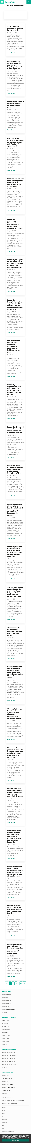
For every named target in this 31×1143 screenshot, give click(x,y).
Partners (3, 1113)
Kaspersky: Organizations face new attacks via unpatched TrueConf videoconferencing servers (15, 389)
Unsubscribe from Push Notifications (8, 1131)
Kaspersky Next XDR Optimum (8, 1061)
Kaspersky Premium (6, 1000)
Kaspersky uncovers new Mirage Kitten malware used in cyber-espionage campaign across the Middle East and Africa (15, 672)
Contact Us (3, 1107)
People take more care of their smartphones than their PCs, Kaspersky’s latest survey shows (15, 182)
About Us (3, 1110)
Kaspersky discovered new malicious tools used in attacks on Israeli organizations (15, 430)
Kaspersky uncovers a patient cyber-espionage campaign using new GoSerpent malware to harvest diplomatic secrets (15, 871)
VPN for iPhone (5, 1041)
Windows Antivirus (6, 1029)
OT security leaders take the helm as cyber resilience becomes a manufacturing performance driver (14, 713)
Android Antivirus (5, 1020)
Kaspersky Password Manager (8, 1009)
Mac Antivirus (5, 1023)
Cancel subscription (14, 1103)
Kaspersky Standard (6, 994)
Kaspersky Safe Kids (6, 1003)
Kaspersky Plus (5, 997)
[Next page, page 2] (24, 983)
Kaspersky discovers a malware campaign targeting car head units (15, 104)
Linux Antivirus (5, 1032)
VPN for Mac (4, 1044)
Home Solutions (6, 991)
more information (15, 1138)
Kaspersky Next (5, 1075)
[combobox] (15, 16)
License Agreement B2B (5, 1103)
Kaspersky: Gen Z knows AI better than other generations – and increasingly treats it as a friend (15, 469)
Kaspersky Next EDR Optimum (8, 1058)
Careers (3, 1128)
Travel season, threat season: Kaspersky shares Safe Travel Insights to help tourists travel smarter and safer (15, 592)
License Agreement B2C (20, 1100)
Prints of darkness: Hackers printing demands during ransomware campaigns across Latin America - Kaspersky (14, 836)
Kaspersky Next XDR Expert (8, 1084)
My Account (29, 2)
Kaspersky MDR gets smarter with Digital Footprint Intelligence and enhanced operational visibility (15, 263)
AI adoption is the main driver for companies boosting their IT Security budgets (14, 631)
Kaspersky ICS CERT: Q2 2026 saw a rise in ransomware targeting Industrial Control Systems (15, 65)
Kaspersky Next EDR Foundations (9, 1055)
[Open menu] (2, 2)
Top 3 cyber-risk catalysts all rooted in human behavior (15, 28)
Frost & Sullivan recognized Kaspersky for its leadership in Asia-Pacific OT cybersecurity (15, 142)
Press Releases (4, 1122)
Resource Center (4, 1119)
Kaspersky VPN (5, 1006)
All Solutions (4, 1012)
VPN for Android (5, 1038)
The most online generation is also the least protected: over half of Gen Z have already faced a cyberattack (15, 752)
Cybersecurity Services (7, 1078)
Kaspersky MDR (5, 1081)
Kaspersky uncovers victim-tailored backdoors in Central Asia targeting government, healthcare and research (15, 509)
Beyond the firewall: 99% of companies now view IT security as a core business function (14, 909)
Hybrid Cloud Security (7, 1090)
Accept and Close (15, 1140)
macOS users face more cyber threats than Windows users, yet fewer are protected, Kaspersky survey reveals (15, 793)
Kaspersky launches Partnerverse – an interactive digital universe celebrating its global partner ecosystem (14, 551)
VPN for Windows (6, 1035)
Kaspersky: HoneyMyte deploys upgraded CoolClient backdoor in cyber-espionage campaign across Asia (15, 304)
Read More (10, 53)
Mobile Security (5, 1026)
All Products (4, 1067)
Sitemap (3, 1125)
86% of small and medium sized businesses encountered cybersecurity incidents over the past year (13, 346)
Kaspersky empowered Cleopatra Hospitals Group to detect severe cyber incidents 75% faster (15, 223)
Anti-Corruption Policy (11, 1100)
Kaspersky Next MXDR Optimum (9, 1064)
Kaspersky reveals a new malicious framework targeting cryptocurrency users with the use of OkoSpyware (15, 949)
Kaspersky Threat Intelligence (8, 1087)
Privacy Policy (4, 1100)
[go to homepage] (10, 2)
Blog (2, 1116)
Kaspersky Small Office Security (9, 1052)
